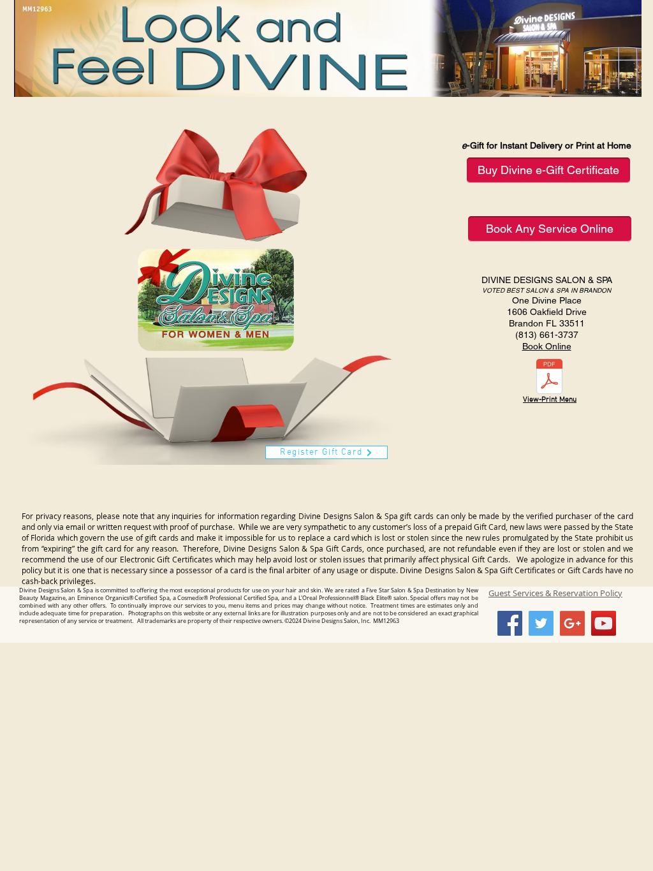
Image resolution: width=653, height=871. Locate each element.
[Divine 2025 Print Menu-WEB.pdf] (549, 378)
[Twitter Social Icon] (541, 623)
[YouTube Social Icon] (603, 623)
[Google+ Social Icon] (572, 623)
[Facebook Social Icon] (509, 623)
